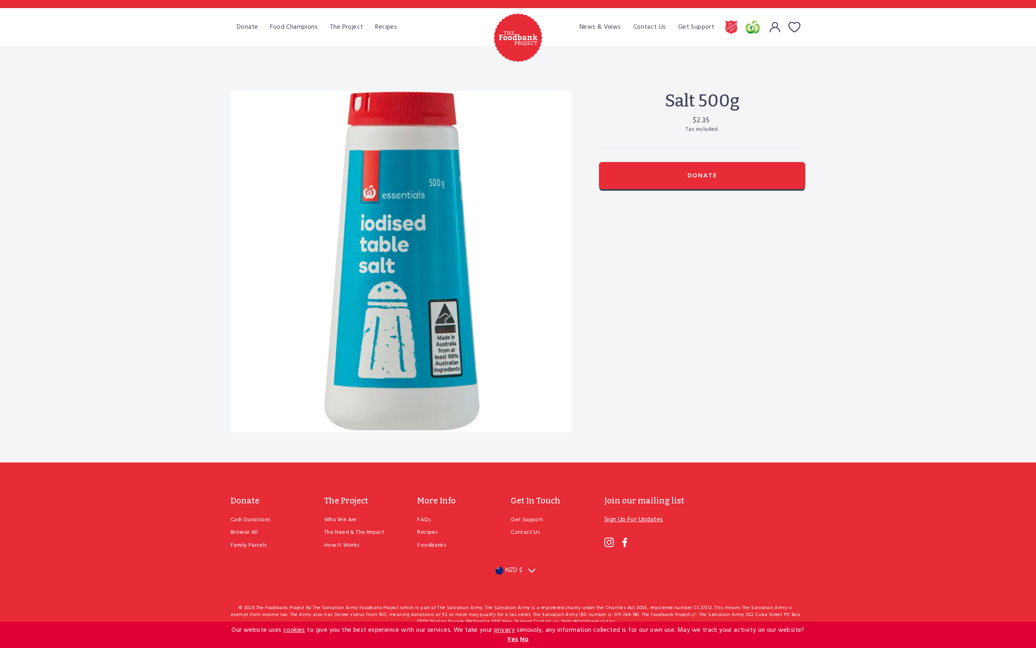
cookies (294, 630)
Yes (512, 639)
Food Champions (294, 27)
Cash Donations (250, 519)
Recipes (386, 27)
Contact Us (649, 27)
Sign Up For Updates (633, 519)
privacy (504, 630)
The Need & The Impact (354, 532)
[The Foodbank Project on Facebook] (625, 542)
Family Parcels (249, 545)
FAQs (424, 519)
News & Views (600, 27)
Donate (247, 27)
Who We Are (340, 519)
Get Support (696, 27)
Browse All (244, 532)
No (524, 639)
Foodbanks (431, 545)
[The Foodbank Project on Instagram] (609, 542)
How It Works (341, 545)
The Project (346, 27)
